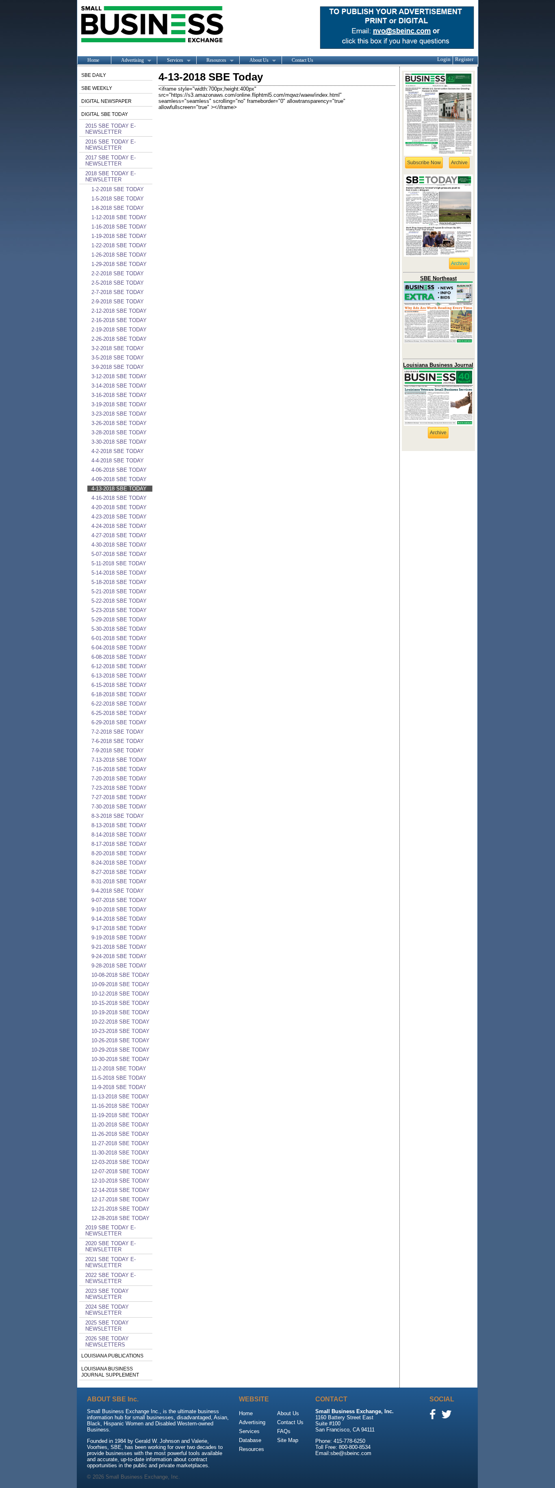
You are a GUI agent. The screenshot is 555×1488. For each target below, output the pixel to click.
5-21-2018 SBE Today (119, 591)
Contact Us (302, 60)
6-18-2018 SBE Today (119, 694)
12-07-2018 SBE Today (120, 1171)
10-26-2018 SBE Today (120, 1040)
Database (250, 1440)
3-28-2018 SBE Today (119, 432)
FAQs (284, 1431)
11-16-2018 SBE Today (120, 1106)
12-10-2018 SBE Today (120, 1181)
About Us (254, 60)
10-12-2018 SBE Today (120, 994)
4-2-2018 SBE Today (117, 451)
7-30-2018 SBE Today (119, 807)
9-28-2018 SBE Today (119, 966)
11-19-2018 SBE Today (120, 1115)
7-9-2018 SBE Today (117, 750)
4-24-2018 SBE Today (119, 526)
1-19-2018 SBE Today (119, 236)
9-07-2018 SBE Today (119, 900)
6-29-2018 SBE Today (119, 722)
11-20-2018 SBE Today (120, 1125)
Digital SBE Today (104, 114)
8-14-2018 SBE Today (119, 835)
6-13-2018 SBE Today (119, 676)
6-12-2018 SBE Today (119, 666)
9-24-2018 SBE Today (119, 956)
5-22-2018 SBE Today (119, 601)
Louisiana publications (112, 1356)
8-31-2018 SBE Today (119, 881)
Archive (459, 163)
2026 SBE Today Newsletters (107, 1341)
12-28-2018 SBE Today (120, 1218)
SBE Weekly (96, 88)
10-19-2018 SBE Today (120, 1012)
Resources (211, 60)
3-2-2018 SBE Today (117, 348)
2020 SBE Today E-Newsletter (110, 1246)
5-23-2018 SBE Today (119, 610)
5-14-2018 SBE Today (119, 573)
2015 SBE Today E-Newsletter (110, 129)
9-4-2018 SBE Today (117, 891)
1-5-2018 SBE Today (117, 199)
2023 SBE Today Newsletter (107, 1294)
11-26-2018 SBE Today (120, 1134)
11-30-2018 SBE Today (120, 1153)
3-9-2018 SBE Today (117, 367)
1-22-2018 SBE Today (119, 245)
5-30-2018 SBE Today (119, 629)
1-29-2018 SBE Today (119, 264)
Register (464, 59)
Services (170, 60)
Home (93, 60)
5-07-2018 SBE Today (119, 554)
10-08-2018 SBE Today (120, 975)
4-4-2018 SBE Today (117, 461)
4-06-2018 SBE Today (119, 470)
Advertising (127, 60)
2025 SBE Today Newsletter (107, 1326)
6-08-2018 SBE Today (119, 657)
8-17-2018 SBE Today (119, 844)
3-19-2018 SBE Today (119, 404)
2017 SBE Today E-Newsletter (110, 161)
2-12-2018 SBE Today (119, 311)
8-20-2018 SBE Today (119, 853)
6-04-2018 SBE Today (119, 648)
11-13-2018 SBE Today (120, 1097)
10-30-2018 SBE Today (120, 1059)
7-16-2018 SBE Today (119, 769)
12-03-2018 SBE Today (120, 1162)
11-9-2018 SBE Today (118, 1087)
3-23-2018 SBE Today (119, 414)
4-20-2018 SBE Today (119, 507)
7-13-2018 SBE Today (119, 760)
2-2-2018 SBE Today (117, 273)
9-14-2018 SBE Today (119, 919)
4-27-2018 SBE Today (119, 535)
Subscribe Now (424, 163)
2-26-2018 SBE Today (119, 339)
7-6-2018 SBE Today (117, 741)
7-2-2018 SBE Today (117, 732)
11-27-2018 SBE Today (120, 1143)
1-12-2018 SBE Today (119, 217)
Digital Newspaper (106, 101)
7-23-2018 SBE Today (119, 788)
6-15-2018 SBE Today (119, 685)
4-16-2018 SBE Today (119, 498)
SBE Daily (93, 75)
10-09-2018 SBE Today (120, 984)
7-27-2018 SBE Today (119, 797)
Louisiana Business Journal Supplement (110, 1372)
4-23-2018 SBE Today (119, 517)
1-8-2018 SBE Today (117, 208)
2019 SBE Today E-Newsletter (110, 1230)
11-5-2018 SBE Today (118, 1078)
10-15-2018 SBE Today (120, 1003)
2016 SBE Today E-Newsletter (110, 145)
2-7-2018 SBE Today (117, 292)
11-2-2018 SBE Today (118, 1068)
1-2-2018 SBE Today (117, 189)
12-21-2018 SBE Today (120, 1209)
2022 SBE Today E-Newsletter (110, 1278)
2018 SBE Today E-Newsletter (110, 176)
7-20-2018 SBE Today (119, 779)
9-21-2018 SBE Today (119, 947)
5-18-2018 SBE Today (119, 582)
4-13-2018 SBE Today (119, 489)
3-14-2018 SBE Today (119, 386)
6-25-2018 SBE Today (119, 713)
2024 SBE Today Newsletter (107, 1310)
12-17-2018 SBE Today (120, 1199)
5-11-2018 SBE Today (118, 563)
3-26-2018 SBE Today (119, 423)
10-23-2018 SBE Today (120, 1031)
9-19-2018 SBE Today (119, 938)
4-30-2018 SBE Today (119, 545)
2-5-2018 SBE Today (117, 283)
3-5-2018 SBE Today (117, 358)
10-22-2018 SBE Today (120, 1022)
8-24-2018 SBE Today (119, 863)
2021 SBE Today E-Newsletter (110, 1262)
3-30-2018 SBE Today (119, 442)
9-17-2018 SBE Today (119, 928)
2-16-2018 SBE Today (119, 320)
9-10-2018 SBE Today (119, 909)
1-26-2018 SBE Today (119, 255)
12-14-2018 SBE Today (120, 1190)
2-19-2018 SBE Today (119, 330)
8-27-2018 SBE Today (119, 872)
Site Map (287, 1440)
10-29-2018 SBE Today (120, 1050)
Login (444, 59)
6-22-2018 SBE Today (119, 704)
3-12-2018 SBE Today (119, 376)
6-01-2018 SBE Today (119, 638)
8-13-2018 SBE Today (119, 825)
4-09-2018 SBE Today (119, 479)
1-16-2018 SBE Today (119, 227)
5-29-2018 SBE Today (119, 620)
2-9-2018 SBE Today (117, 301)
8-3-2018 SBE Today (117, 816)
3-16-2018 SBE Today (119, 395)
